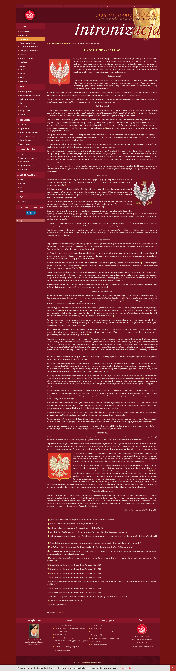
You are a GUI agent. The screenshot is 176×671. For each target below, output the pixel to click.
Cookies (139, 6)
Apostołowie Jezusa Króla (29, 47)
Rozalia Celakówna (72, 6)
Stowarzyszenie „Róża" (28, 43)
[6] (48, 543)
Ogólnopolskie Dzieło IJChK (29, 51)
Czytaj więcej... (125, 668)
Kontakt (130, 6)
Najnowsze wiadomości (40, 6)
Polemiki (22, 115)
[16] (48, 592)
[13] (88, 335)
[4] (143, 246)
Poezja (22, 187)
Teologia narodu (25, 111)
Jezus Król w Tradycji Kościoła (30, 95)
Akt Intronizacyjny (26, 39)
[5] (48, 536)
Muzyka (22, 183)
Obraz (21, 180)
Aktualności (24, 62)
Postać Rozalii (24, 125)
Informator (23, 81)
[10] (124, 298)
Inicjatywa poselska (26, 58)
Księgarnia (121, 6)
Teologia (102, 6)
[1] (48, 520)
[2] (106, 128)
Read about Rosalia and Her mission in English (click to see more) (34, 642)
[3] (65, 185)
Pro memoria (24, 169)
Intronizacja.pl (56, 6)
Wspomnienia (24, 162)
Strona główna (25, 31)
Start (48, 43)
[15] (106, 371)
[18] (151, 471)
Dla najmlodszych (26, 140)
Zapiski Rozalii (24, 129)
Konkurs (22, 66)
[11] (63, 310)
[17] (151, 422)
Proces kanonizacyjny (27, 136)
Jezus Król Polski (25, 107)
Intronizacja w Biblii (26, 92)
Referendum (24, 54)
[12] (112, 316)
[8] (119, 278)
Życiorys (22, 154)
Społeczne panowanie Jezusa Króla (29, 101)
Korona (22, 191)
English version (25, 144)
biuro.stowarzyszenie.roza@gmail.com (142, 646)
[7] (80, 268)
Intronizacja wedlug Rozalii (29, 132)
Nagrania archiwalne (26, 166)
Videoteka (23, 74)
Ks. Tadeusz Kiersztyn (89, 6)
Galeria (22, 70)
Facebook (147, 6)
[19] (96, 482)
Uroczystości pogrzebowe (28, 158)
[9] (122, 280)
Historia (112, 6)
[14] (51, 352)
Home (27, 6)
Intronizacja (24, 35)
